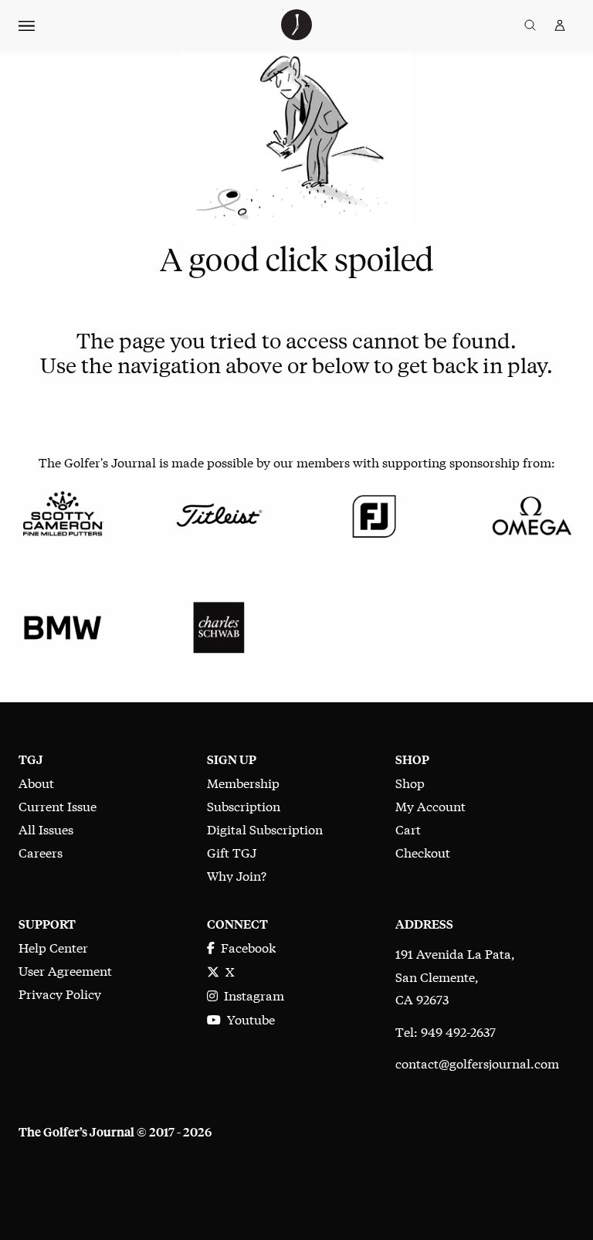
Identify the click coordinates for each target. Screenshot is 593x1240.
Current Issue (58, 805)
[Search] (530, 25)
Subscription (243, 805)
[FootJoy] (374, 512)
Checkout (422, 852)
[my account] (559, 25)
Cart (408, 828)
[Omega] (530, 512)
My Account (430, 805)
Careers (41, 852)
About (36, 782)
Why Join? (236, 875)
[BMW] (62, 625)
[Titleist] (218, 512)
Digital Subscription (265, 828)
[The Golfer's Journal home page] (296, 34)
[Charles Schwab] (218, 625)
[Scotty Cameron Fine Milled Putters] (62, 512)
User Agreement (65, 970)
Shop (410, 782)
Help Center (53, 947)
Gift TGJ (231, 852)
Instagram (251, 995)
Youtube (248, 1019)
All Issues (46, 828)
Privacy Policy (60, 993)
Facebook (245, 947)
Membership (243, 782)
